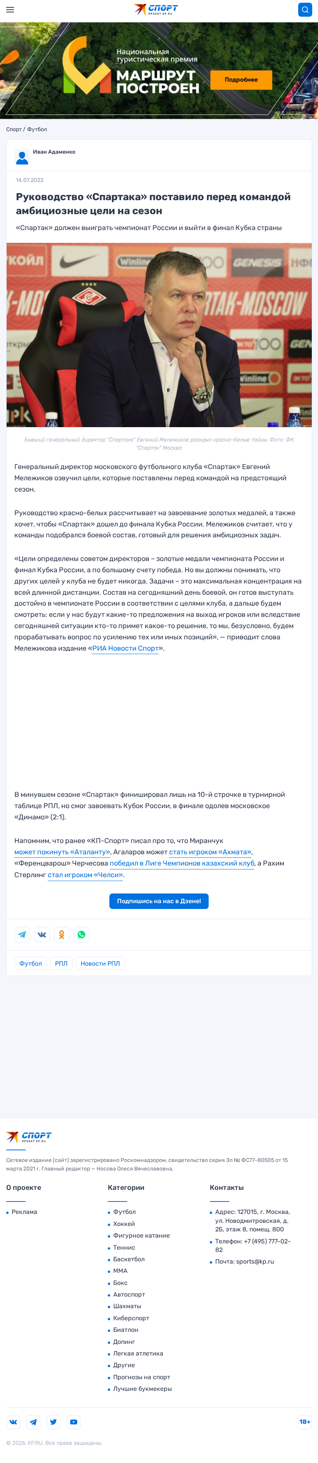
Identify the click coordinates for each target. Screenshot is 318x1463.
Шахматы (127, 1306)
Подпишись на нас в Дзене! (159, 901)
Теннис (124, 1247)
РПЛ (61, 963)
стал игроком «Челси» (85, 875)
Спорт (14, 129)
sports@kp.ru (255, 1261)
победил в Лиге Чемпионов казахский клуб (182, 863)
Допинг (124, 1341)
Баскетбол (129, 1259)
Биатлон (125, 1329)
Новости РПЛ (100, 963)
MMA (120, 1270)
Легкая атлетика (138, 1353)
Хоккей (124, 1224)
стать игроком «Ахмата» (210, 852)
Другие (124, 1365)
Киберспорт (131, 1318)
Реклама (24, 1211)
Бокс (120, 1282)
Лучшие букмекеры (142, 1388)
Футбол (37, 129)
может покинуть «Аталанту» (62, 852)
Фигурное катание (141, 1235)
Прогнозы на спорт (141, 1377)
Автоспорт (129, 1294)
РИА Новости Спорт (125, 648)
